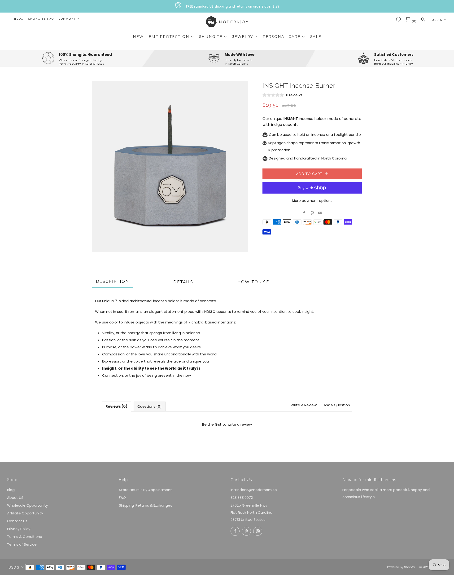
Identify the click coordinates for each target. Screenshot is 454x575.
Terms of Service (22, 544)
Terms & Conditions (24, 536)
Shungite (211, 36)
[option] (170, 166)
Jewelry (242, 36)
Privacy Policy (18, 528)
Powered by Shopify (401, 567)
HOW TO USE (253, 282)
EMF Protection (169, 36)
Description (112, 281)
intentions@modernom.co (254, 489)
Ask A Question (337, 404)
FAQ (122, 497)
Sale (315, 36)
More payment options (312, 200)
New (138, 36)
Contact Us (17, 520)
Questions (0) (149, 406)
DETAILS (183, 282)
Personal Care (282, 36)
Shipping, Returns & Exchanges (145, 505)
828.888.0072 (242, 497)
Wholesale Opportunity (27, 505)
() (414, 21)
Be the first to (227, 424)
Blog (18, 18)
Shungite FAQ (41, 18)
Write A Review (304, 404)
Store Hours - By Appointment (145, 489)
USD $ (437, 20)
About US (15, 497)
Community (69, 18)
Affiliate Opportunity (25, 513)
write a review (239, 424)
